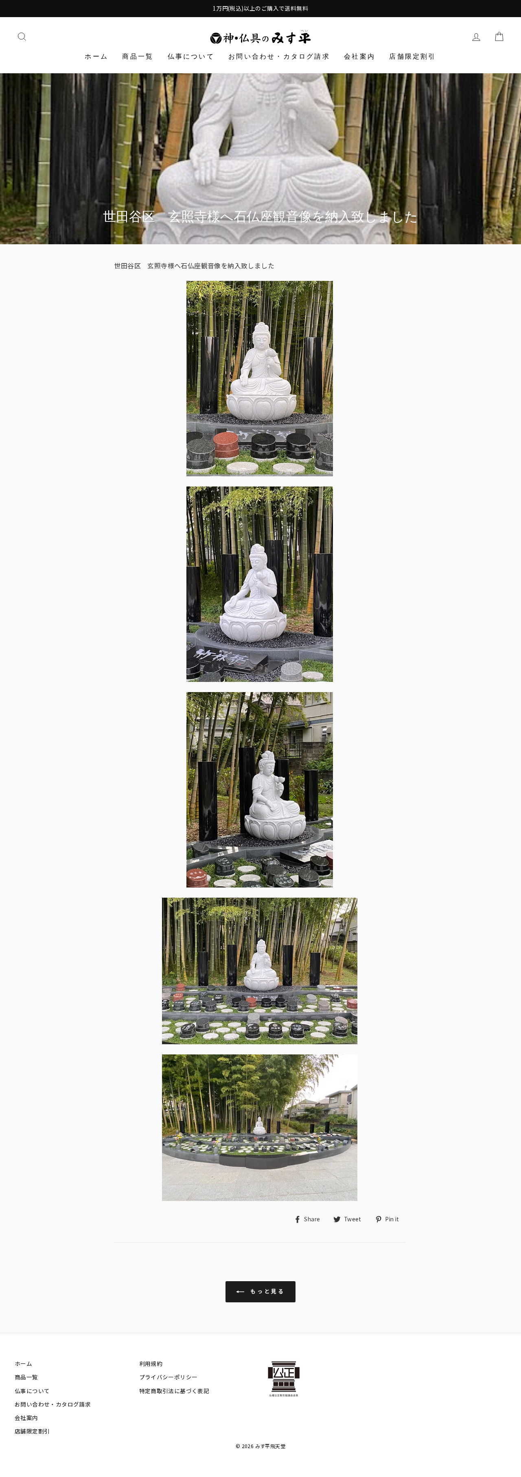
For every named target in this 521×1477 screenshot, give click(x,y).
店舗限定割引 (412, 56)
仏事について (191, 56)
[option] (260, 8)
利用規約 (151, 1363)
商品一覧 (137, 56)
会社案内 (359, 56)
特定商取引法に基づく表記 (174, 1391)
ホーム (96, 56)
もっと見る (266, 1291)
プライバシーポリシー (168, 1377)
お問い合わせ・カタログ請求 (279, 56)
